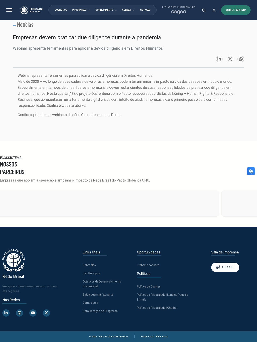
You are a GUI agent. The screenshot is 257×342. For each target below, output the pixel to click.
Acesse (227, 267)
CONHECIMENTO (104, 10)
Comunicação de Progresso (100, 311)
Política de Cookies (149, 286)
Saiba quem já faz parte (98, 294)
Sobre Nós (89, 265)
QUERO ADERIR (236, 10)
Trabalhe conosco (148, 265)
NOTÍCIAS (145, 10)
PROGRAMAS (79, 10)
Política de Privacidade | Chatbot (157, 307)
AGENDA (126, 10)
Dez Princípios (92, 273)
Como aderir (90, 302)
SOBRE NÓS (61, 10)
